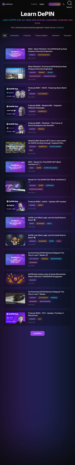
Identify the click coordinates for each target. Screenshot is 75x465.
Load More (37, 333)
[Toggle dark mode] (63, 4)
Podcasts (27, 35)
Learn (42, 4)
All (5, 35)
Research (55, 35)
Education (67, 35)
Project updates (41, 35)
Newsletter (14, 35)
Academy (60, 28)
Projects (34, 4)
